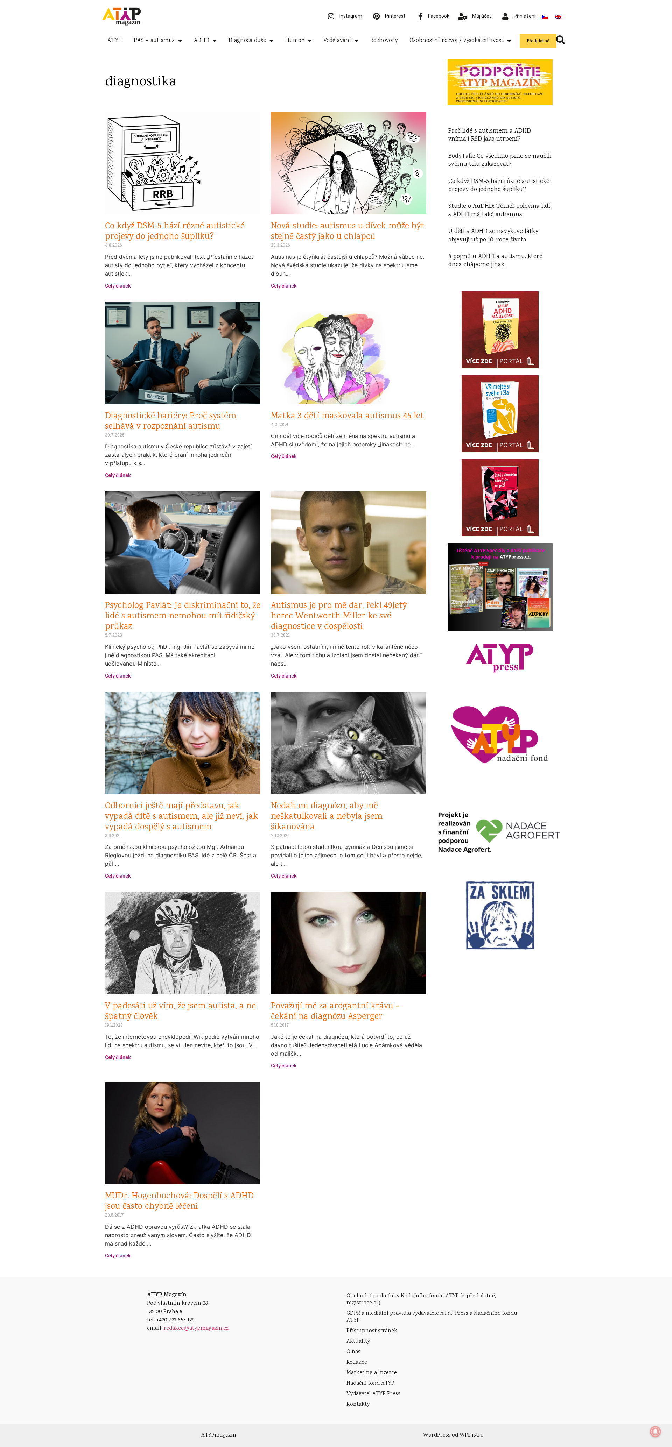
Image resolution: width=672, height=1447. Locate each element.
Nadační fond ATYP (370, 1383)
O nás (353, 1352)
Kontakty (358, 1404)
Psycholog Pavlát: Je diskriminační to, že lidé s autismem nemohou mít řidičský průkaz (182, 616)
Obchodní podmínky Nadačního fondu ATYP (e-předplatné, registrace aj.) (421, 1299)
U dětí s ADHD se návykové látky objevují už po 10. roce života (493, 235)
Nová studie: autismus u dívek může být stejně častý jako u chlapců (347, 231)
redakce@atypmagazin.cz (196, 1329)
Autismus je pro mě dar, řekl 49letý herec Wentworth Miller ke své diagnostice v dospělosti (339, 616)
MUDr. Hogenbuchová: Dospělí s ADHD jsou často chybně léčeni (179, 1201)
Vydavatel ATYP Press (373, 1394)
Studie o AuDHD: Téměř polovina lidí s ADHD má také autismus (499, 210)
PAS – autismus (154, 40)
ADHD (201, 40)
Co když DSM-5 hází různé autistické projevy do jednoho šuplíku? (175, 231)
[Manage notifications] (655, 1431)
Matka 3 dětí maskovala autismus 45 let (347, 416)
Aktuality (358, 1342)
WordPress (436, 1435)
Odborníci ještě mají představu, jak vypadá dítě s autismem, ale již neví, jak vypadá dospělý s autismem (181, 817)
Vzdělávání (337, 40)
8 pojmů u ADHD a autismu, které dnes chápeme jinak (495, 260)
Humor (294, 40)
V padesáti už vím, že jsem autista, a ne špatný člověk (180, 1011)
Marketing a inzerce (371, 1373)
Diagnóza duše (247, 40)
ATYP (114, 40)
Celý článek (118, 286)
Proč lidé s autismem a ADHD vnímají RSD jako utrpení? (489, 135)
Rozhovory (384, 40)
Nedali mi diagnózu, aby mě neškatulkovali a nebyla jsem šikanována (327, 817)
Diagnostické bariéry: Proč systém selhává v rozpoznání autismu (170, 421)
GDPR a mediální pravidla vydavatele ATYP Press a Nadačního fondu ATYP (431, 1317)
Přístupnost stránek (371, 1331)
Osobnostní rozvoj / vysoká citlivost (457, 40)
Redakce (356, 1363)
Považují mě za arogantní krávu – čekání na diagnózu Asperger (335, 1011)
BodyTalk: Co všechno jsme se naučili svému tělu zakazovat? (500, 160)
